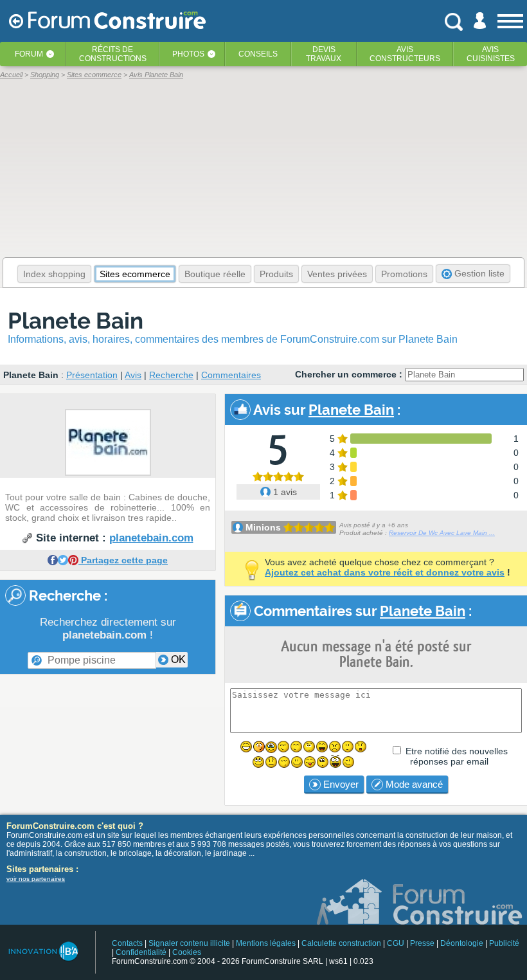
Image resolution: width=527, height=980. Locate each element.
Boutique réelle (215, 274)
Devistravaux (323, 54)
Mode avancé (413, 784)
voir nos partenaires (35, 878)
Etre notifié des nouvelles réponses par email (457, 756)
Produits (276, 274)
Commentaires (231, 375)
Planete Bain (75, 320)
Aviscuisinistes (491, 54)
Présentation (92, 375)
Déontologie (461, 943)
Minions (263, 527)
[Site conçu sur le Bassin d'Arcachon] (42, 951)
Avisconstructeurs (405, 54)
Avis (133, 375)
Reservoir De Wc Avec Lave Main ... (442, 532)
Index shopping (54, 274)
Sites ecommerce (135, 274)
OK (177, 659)
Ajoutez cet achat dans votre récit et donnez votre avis (385, 572)
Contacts (127, 943)
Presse (422, 943)
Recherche (171, 375)
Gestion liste (478, 273)
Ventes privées (337, 274)
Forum (29, 54)
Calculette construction (341, 943)
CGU (395, 943)
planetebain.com (151, 538)
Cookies (186, 952)
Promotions (404, 274)
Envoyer (340, 784)
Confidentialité (141, 952)
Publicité (504, 943)
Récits (113, 54)
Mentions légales (266, 943)
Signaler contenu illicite (189, 943)
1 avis (284, 492)
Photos (188, 54)
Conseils (258, 54)
